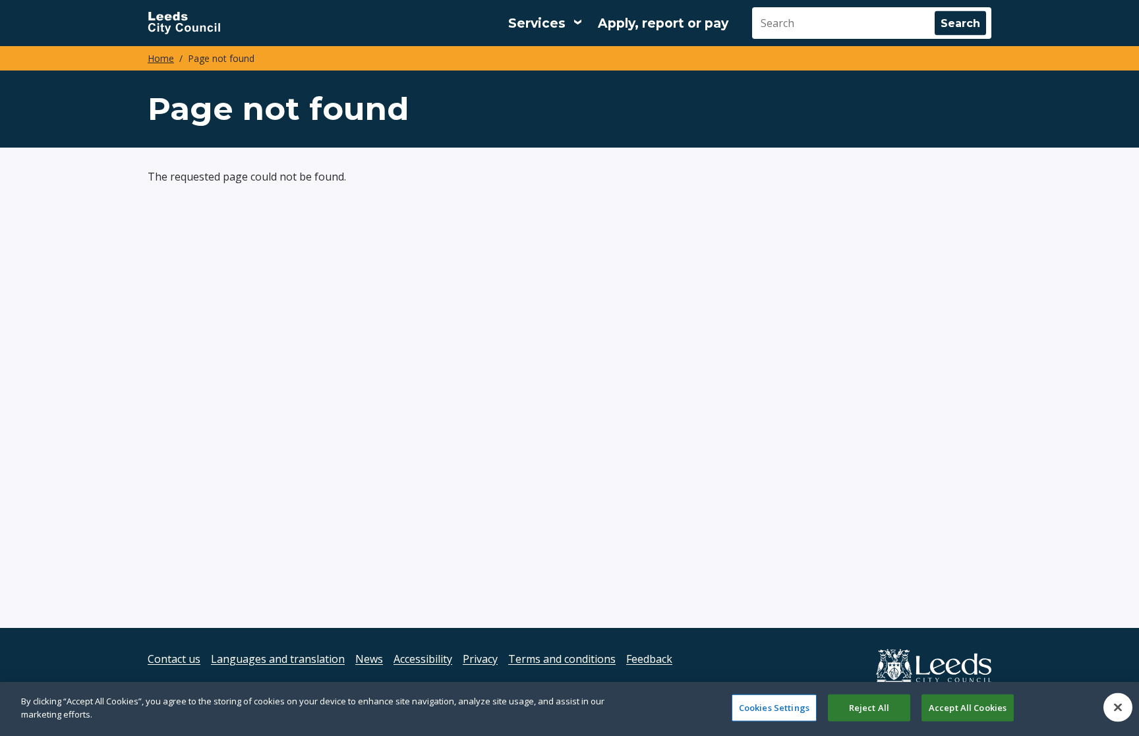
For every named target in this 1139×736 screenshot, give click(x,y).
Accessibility (423, 659)
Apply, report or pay (663, 23)
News (369, 659)
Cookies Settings (774, 708)
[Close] (1117, 707)
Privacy (480, 659)
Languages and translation (278, 659)
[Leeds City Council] (184, 23)
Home (161, 58)
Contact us (174, 659)
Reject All (869, 708)
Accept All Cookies (968, 708)
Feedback (649, 659)
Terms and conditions (562, 659)
